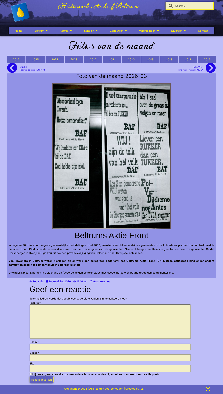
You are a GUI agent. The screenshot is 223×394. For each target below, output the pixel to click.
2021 (112, 59)
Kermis (64, 30)
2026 (16, 59)
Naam (34, 342)
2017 (188, 59)
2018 (169, 59)
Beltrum (39, 30)
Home (18, 30)
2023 (74, 59)
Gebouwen (116, 30)
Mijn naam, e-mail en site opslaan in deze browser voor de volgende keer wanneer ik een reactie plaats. (96, 374)
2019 (150, 59)
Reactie (35, 302)
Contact (203, 30)
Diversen (176, 30)
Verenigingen (147, 30)
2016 (207, 59)
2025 (35, 59)
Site (32, 363)
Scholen (89, 30)
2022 (93, 59)
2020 (131, 59)
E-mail (34, 352)
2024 (54, 59)
